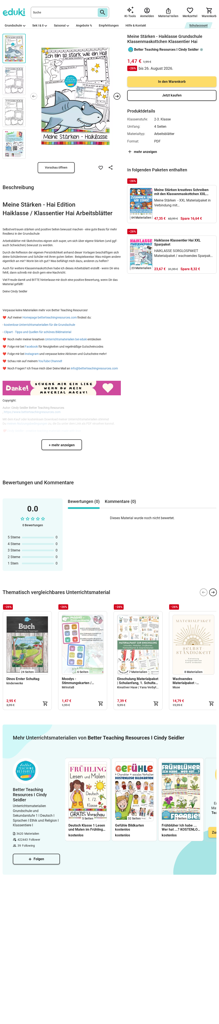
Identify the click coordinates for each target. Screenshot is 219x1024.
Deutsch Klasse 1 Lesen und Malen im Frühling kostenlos (86, 827)
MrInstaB (68, 687)
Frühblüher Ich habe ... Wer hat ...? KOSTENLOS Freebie (181, 827)
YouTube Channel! (50, 361)
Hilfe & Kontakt (136, 25)
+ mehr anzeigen (62, 445)
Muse (176, 687)
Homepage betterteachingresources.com (49, 317)
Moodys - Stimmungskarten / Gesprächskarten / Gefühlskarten (77, 681)
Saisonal (60, 25)
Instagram (31, 354)
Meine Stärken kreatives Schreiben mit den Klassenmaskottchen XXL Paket (181, 192)
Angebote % (84, 25)
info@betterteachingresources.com (94, 368)
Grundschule (13, 25)
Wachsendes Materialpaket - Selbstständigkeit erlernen (193, 681)
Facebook (31, 346)
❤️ (5, 317)
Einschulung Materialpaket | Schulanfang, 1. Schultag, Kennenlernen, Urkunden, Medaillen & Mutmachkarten (137, 681)
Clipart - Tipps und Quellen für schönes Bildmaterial (38, 332)
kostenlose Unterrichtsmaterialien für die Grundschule (39, 324)
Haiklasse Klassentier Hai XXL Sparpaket (177, 242)
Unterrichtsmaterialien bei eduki (66, 339)
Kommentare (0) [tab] (120, 501)
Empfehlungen (109, 25)
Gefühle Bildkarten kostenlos (129, 827)
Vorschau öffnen (56, 167)
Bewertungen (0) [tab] (84, 501)
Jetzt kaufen (172, 95)
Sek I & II (38, 25)
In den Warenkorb (172, 82)
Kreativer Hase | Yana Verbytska (139, 687)
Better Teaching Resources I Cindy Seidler (166, 49)
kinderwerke (14, 683)
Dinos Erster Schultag (22, 679)
